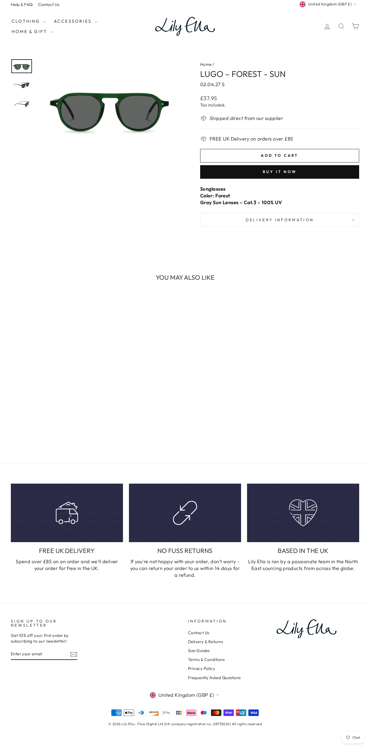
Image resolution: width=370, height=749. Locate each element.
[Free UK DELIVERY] (67, 513)
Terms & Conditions (206, 659)
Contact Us (49, 4)
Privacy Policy (201, 668)
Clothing (27, 21)
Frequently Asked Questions (214, 677)
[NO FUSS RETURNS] (185, 513)
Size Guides (199, 650)
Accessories (73, 21)
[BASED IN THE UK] (303, 513)
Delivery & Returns (205, 641)
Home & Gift (30, 31)
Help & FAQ (22, 4)
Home (206, 64)
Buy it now (280, 171)
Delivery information (280, 219)
